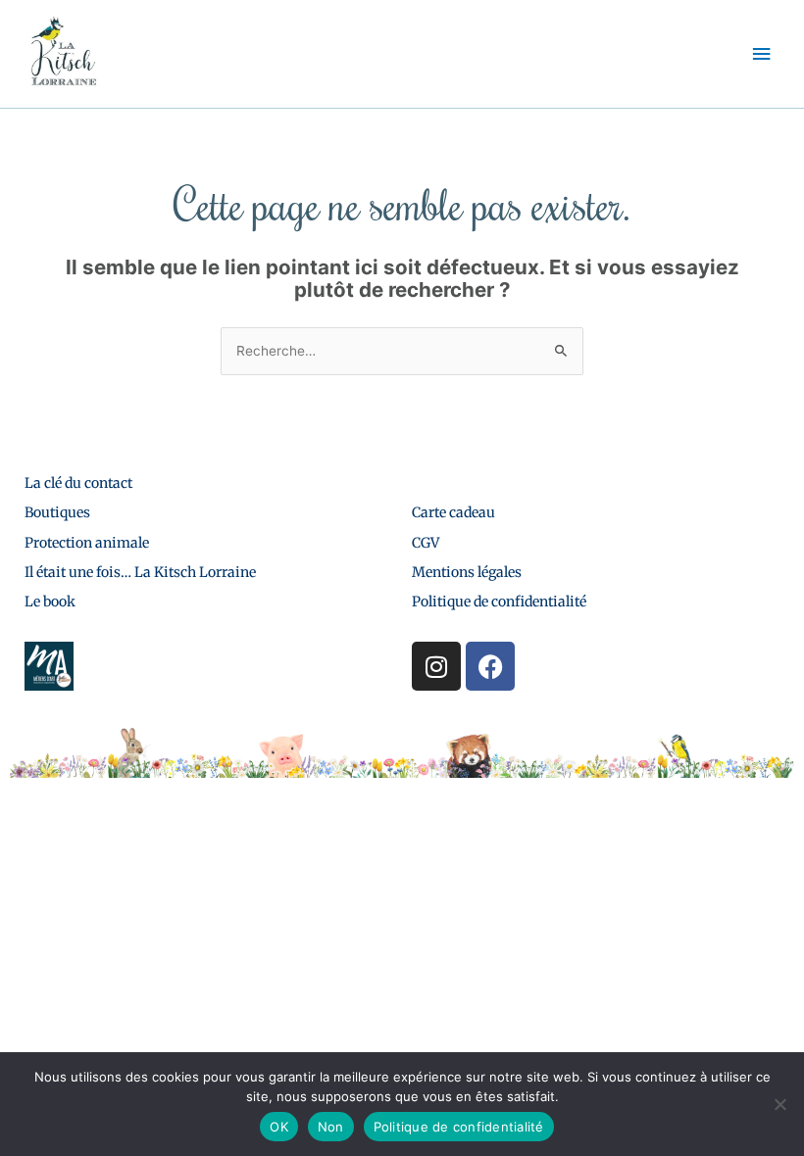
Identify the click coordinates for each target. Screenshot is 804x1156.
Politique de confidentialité (499, 601)
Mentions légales (467, 572)
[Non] (779, 1104)
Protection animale (87, 543)
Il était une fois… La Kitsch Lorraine (140, 572)
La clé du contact (78, 483)
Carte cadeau (453, 512)
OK (279, 1126)
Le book (50, 601)
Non (331, 1126)
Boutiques (57, 512)
